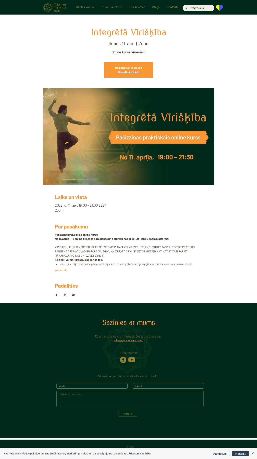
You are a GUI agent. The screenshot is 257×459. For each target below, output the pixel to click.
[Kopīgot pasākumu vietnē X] (65, 295)
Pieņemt (240, 453)
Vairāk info (61, 270)
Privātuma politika (139, 453)
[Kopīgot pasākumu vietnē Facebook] (56, 295)
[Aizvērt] (253, 453)
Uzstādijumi (220, 453)
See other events (128, 72)
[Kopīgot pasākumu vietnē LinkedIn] (73, 295)
